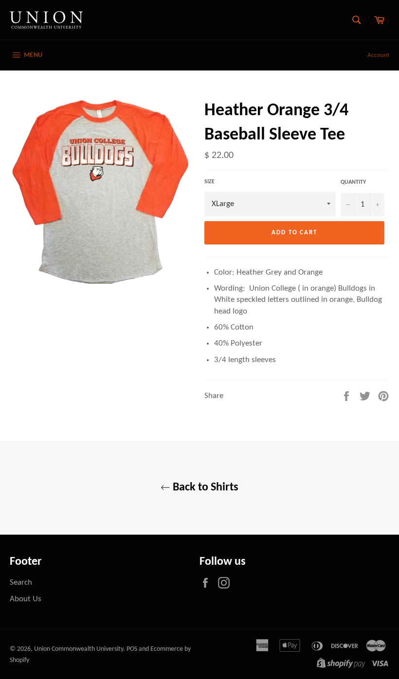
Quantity (353, 182)
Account (378, 55)
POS (132, 649)
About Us (25, 599)
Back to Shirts (204, 487)
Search (21, 582)
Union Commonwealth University (78, 649)
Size (209, 182)
